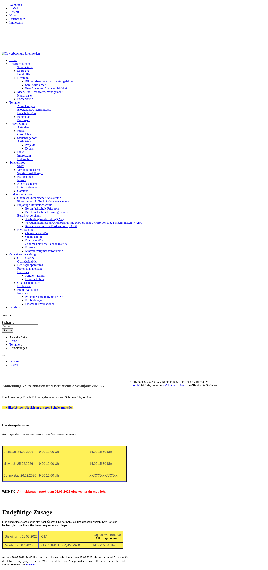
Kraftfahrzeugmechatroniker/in (44, 251)
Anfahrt (14, 12)
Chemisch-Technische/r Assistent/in (39, 198)
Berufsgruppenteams (30, 265)
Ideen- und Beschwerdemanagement (39, 92)
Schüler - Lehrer (35, 275)
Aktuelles (23, 127)
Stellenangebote (27, 138)
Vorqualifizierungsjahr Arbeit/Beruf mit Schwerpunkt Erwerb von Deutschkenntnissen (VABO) (84, 222)
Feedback (23, 272)
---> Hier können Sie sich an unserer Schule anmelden (37, 407)
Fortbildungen (34, 300)
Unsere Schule (18, 123)
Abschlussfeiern (27, 183)
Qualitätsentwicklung (22, 254)
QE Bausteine (26, 258)
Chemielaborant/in (36, 233)
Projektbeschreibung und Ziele (44, 296)
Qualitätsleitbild (27, 261)
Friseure (30, 247)
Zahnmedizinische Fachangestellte (46, 243)
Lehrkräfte (23, 74)
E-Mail (13, 8)
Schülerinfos (17, 162)
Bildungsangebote (20, 194)
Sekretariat (23, 70)
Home (13, 15)
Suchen (7, 330)
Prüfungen (23, 120)
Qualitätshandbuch (28, 282)
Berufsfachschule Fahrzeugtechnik (46, 212)
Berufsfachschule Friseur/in (42, 208)
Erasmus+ (23, 293)
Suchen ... (8, 322)
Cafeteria (22, 190)
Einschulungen (26, 113)
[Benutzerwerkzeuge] (3, 355)
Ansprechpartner (19, 63)
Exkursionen (25, 176)
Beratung (23, 77)
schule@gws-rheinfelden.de (25, 47)
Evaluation (24, 286)
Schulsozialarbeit (35, 85)
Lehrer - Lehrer (34, 279)
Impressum (16, 22)
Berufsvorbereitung (29, 215)
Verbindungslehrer (28, 169)
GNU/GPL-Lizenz (175, 385)
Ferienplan (23, 116)
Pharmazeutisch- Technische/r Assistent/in (43, 201)
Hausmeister (25, 95)
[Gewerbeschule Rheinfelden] (21, 53)
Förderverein (25, 99)
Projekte (30, 145)
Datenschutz (17, 19)
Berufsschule (25, 229)
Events (29, 148)
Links (20, 152)
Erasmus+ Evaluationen (40, 304)
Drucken (14, 361)
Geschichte (24, 134)
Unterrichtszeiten (27, 187)
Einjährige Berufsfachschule (34, 205)
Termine (14, 102)
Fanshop (14, 307)
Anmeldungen (26, 106)
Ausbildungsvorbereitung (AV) (44, 219)
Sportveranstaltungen (30, 173)
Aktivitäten (24, 141)
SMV (20, 166)
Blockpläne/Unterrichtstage (34, 109)
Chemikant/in (33, 236)
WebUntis (15, 4)
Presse (21, 130)
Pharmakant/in (34, 240)
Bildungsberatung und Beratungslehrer (49, 81)
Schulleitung (25, 67)
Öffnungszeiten (106, 538)
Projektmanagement (29, 268)
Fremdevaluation (27, 289)
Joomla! (135, 385)
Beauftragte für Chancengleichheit (46, 88)
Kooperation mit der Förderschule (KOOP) (51, 226)
